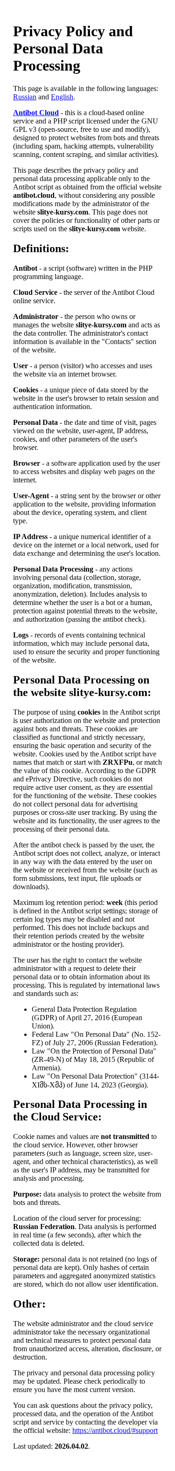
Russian (24, 97)
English (62, 97)
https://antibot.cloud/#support (115, 1430)
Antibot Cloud (36, 113)
